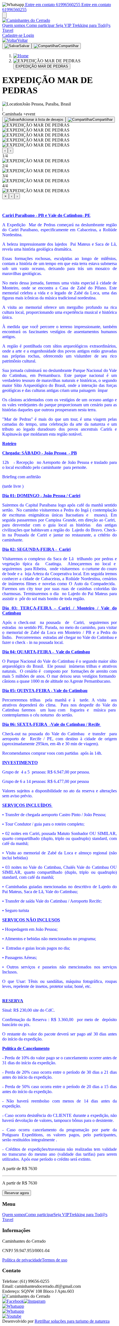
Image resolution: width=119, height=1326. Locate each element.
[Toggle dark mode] (4, 15)
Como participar (40, 25)
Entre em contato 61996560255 (52, 4)
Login (28, 35)
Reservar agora (16, 1193)
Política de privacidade (22, 1260)
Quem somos (13, 25)
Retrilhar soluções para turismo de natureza (72, 1321)
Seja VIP (63, 25)
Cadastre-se (12, 35)
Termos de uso (54, 1260)
